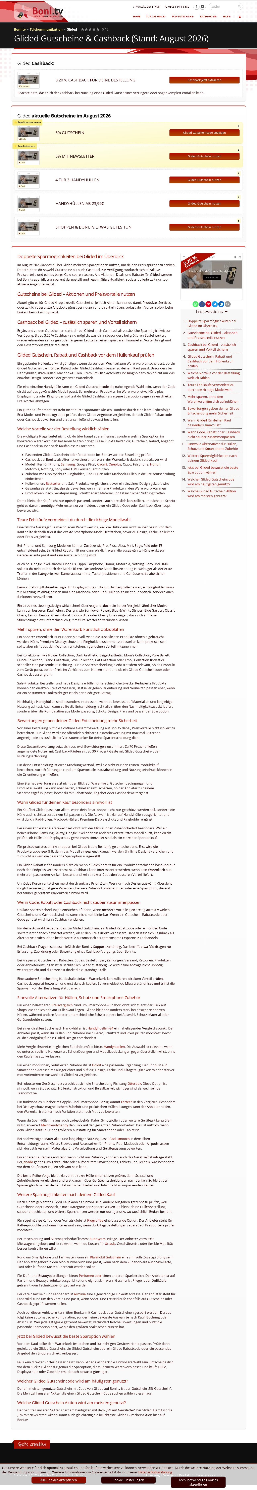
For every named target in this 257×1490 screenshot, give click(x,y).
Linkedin (203, 6)
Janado (28, 1162)
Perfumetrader (90, 1275)
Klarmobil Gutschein (105, 1257)
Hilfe (226, 16)
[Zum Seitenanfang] (250, 1485)
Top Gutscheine (182, 16)
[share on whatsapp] (195, 304)
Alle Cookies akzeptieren (58, 1480)
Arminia (80, 1294)
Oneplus (115, 464)
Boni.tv (20, 29)
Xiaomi (102, 464)
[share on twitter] (215, 304)
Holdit (96, 1065)
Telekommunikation (46, 29)
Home (137, 16)
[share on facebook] (202, 304)
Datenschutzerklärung (155, 1472)
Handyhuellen (114, 1047)
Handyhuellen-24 (100, 1028)
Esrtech (127, 1102)
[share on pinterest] (208, 304)
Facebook (196, 6)
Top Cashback (155, 16)
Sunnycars (98, 1239)
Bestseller (53, 483)
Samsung (68, 464)
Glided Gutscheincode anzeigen (204, 132)
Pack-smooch (119, 1139)
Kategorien (208, 16)
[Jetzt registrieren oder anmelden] (239, 17)
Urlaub (110, 1243)
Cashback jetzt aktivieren (204, 80)
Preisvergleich (62, 1005)
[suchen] (239, 6)
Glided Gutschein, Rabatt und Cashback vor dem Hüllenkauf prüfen (210, 361)
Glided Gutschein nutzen (204, 156)
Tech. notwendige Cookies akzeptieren (198, 1482)
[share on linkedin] (221, 304)
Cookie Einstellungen (128, 1480)
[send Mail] (227, 304)
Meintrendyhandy (54, 1125)
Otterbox (134, 1083)
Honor (155, 464)
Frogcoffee (95, 1220)
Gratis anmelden (32, 1444)
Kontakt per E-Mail (148, 6)
